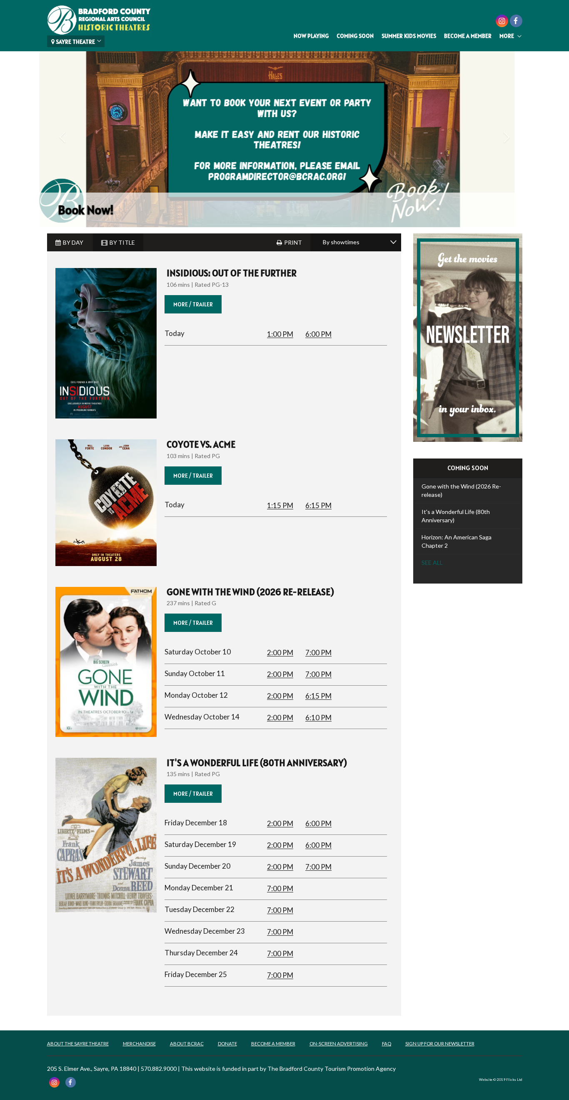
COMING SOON (355, 36)
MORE (506, 36)
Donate (227, 1043)
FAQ (386, 1043)
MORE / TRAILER (193, 304)
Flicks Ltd (514, 1079)
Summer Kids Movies (409, 36)
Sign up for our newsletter (439, 1043)
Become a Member (468, 36)
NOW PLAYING (311, 36)
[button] (62, 178)
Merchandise (139, 1043)
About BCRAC (187, 1043)
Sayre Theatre (75, 41)
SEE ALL (432, 562)
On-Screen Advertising (338, 1043)
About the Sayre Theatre (78, 1043)
